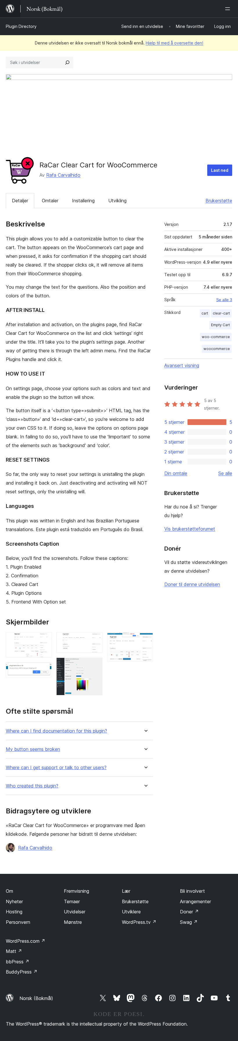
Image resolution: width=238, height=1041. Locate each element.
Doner (189, 912)
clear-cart (221, 313)
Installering (83, 200)
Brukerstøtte (218, 200)
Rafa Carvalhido (63, 175)
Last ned (219, 170)
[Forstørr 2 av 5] (44, 670)
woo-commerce (216, 337)
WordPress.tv (139, 922)
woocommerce (216, 349)
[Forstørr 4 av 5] (95, 665)
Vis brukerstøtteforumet (189, 529)
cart (204, 313)
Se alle (225, 473)
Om (9, 891)
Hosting (14, 912)
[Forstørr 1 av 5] (44, 640)
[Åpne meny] (228, 8)
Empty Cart (220, 325)
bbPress (17, 962)
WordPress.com (25, 941)
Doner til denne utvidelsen (192, 584)
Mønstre (73, 922)
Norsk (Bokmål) (36, 998)
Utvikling (117, 200)
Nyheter (14, 901)
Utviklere (131, 912)
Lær (126, 891)
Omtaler (50, 200)
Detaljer (20, 200)
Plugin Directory (21, 26)
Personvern (18, 922)
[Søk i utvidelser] (67, 62)
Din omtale (175, 473)
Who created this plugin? (32, 786)
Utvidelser (74, 912)
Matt (14, 951)
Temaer (72, 901)
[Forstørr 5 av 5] (145, 640)
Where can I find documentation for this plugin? (56, 731)
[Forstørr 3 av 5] (95, 640)
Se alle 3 (224, 299)
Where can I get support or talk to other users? (56, 767)
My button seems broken (33, 749)
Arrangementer (195, 901)
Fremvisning (76, 891)
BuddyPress (21, 972)
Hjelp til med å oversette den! (174, 42)
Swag (189, 922)
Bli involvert (192, 891)
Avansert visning (181, 365)
